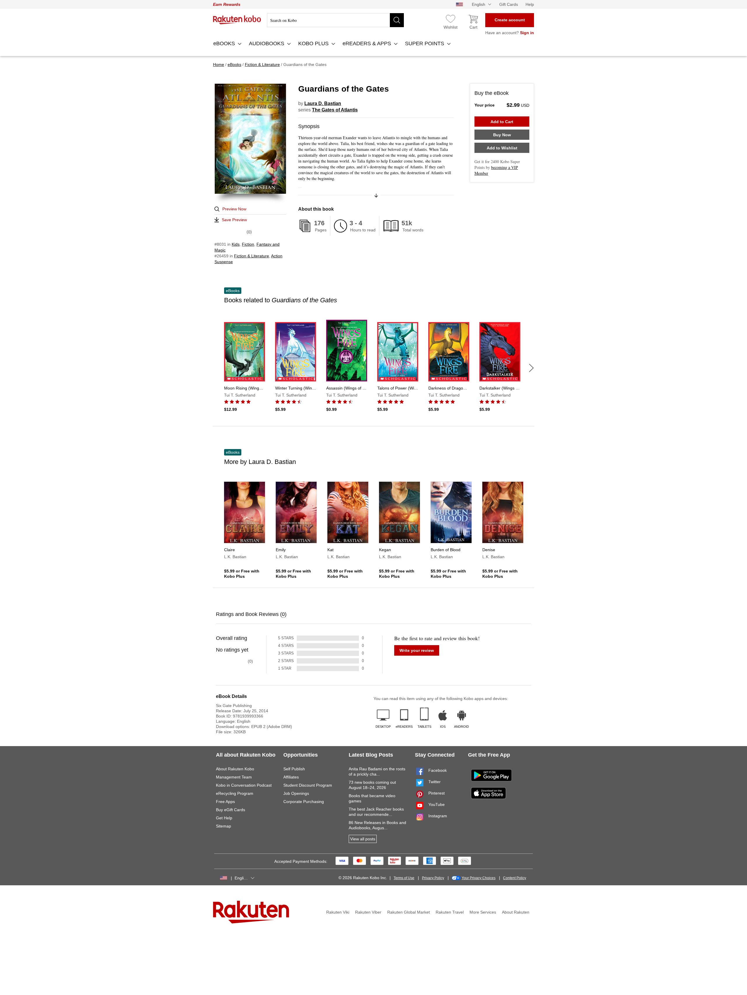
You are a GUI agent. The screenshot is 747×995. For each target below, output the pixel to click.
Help (530, 4)
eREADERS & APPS (367, 43)
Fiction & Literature (251, 256)
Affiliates (291, 777)
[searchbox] (335, 20)
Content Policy (514, 878)
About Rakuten (515, 912)
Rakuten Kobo (237, 19)
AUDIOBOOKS (267, 43)
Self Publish (294, 769)
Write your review (416, 650)
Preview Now (234, 209)
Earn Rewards (226, 4)
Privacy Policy (433, 878)
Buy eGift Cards (230, 809)
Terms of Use (404, 878)
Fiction (248, 244)
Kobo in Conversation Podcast (244, 785)
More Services (483, 912)
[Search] (397, 20)
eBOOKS (224, 43)
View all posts (362, 839)
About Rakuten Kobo (235, 769)
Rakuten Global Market (408, 912)
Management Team (234, 777)
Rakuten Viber (368, 912)
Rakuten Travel (450, 912)
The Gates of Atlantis (335, 109)
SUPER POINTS (425, 43)
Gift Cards (508, 4)
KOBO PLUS (314, 43)
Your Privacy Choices (478, 878)
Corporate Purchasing (303, 801)
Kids (236, 244)
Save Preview (234, 219)
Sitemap (223, 826)
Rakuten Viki (337, 912)
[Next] (531, 368)
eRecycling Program (234, 793)
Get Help (224, 818)
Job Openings (296, 793)
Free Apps (225, 801)
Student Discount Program (307, 785)
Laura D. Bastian (322, 103)
